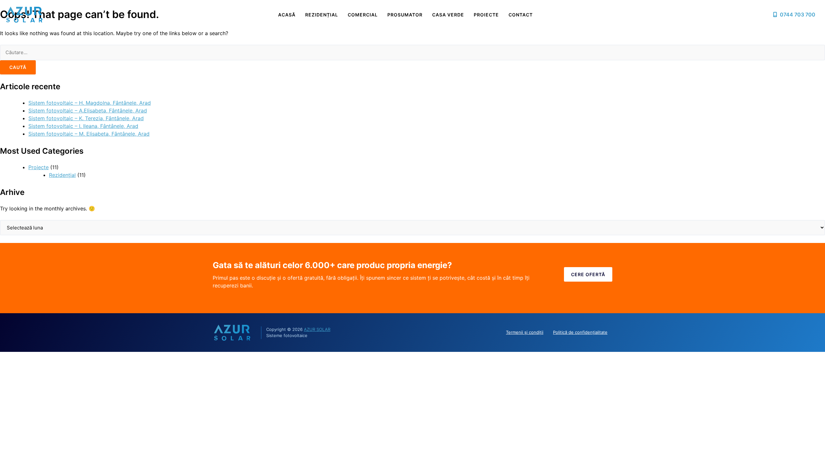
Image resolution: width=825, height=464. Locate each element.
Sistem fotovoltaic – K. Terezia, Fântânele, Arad (86, 118)
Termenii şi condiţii (524, 332)
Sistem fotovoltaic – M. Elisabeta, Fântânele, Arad (89, 133)
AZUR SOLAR (317, 329)
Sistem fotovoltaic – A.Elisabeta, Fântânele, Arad (87, 110)
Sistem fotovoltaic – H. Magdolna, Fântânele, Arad (89, 103)
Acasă (287, 14)
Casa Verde (448, 14)
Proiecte (486, 14)
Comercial (363, 14)
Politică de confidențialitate (580, 332)
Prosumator (404, 14)
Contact (521, 14)
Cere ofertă (588, 274)
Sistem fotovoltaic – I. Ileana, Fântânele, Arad (83, 126)
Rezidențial (321, 14)
